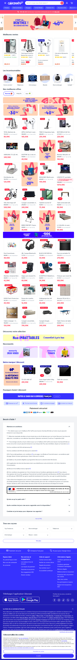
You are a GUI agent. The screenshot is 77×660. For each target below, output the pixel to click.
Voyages (28, 7)
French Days (67, 615)
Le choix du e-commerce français (14, 609)
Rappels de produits (44, 565)
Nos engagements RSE (27, 572)
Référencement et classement (65, 572)
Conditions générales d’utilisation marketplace (64, 565)
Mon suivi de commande (10, 562)
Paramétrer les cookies (38, 651)
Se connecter (6, 565)
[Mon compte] (67, 3)
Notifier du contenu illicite (46, 562)
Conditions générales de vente (64, 560)
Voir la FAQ (38, 518)
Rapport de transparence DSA (64, 585)
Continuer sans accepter (66, 632)
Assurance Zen (62, 7)
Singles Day (58, 615)
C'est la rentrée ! (17, 7)
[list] (38, 52)
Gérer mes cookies (62, 579)
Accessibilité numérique (46, 570)
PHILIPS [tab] (19, 93)
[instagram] (58, 600)
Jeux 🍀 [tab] (28, 93)
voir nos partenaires (23, 638)
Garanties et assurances (27, 569)
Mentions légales (62, 569)
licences (44, 619)
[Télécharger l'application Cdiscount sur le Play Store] (30, 599)
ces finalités (64, 640)
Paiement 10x (50, 7)
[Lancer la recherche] (61, 3)
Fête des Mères (24, 617)
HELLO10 (56, 12)
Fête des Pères (33, 617)
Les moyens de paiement (28, 566)
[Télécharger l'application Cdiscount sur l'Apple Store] (11, 599)
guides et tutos (59, 629)
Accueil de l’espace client (10, 559)
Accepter (38, 655)
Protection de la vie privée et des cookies (65, 575)
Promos (7, 7)
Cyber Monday (49, 615)
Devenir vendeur (25, 575)
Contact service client (45, 559)
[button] (5, 79)
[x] (67, 600)
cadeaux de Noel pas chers (56, 617)
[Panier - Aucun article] (71, 3)
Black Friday (40, 615)
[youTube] (72, 600)
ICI (31, 447)
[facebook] (54, 600)
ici (68, 444)
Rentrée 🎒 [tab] (8, 93)
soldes (33, 615)
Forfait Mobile (38, 7)
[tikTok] (63, 600)
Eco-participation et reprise (65, 582)
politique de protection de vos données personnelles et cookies (18, 647)
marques (38, 619)
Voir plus (38, 541)
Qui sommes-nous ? (44, 568)
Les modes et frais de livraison (27, 563)
